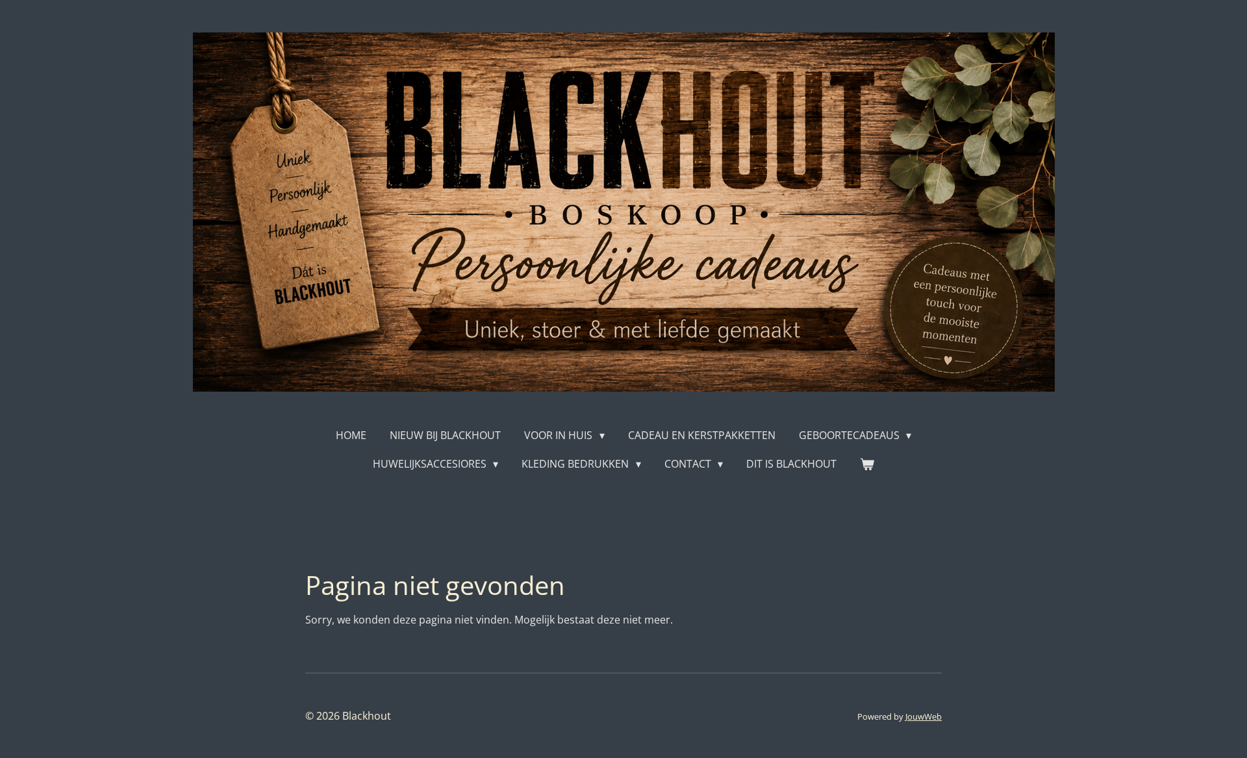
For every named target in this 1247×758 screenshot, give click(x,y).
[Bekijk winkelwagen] (867, 464)
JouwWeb (923, 716)
